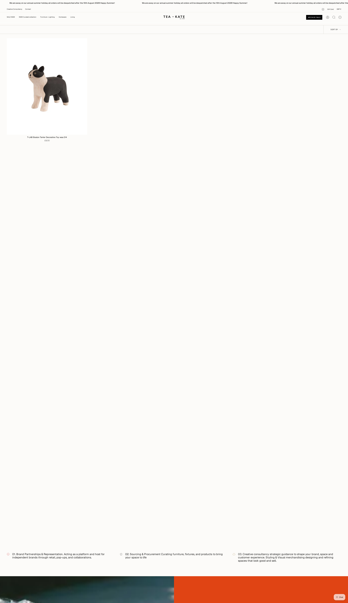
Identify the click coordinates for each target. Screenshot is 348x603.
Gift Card (330, 9)
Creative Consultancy (14, 9)
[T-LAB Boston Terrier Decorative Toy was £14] (47, 86)
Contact (28, 9)
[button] (47, 17)
